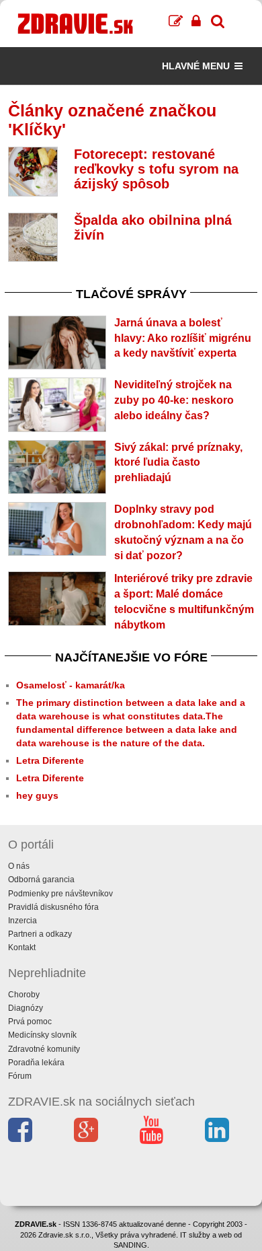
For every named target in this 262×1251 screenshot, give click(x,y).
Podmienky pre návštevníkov (60, 893)
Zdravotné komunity (44, 1049)
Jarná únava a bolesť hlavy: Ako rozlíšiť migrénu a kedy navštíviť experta (182, 338)
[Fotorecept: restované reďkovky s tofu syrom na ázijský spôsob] (33, 171)
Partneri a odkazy (40, 934)
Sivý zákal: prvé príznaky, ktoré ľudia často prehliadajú (178, 462)
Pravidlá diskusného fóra (53, 907)
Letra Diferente (50, 760)
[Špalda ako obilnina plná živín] (33, 237)
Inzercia (22, 920)
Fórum (20, 1076)
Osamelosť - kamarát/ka (70, 685)
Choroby (24, 994)
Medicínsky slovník (42, 1035)
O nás (19, 866)
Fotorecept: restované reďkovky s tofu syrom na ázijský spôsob (156, 169)
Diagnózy (25, 1008)
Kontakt (22, 947)
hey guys (37, 795)
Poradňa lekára (36, 1062)
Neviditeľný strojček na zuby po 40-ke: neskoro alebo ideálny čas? (174, 400)
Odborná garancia (41, 879)
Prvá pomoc (30, 1021)
